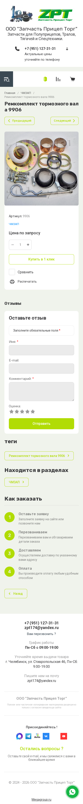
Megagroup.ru (41, 799)
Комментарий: (21, 379)
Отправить (41, 423)
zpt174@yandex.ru (41, 627)
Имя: (13, 342)
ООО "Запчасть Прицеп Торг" (41, 29)
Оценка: (15, 406)
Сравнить (25, 272)
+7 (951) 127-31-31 (40, 49)
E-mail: (14, 360)
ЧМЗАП (14, 224)
